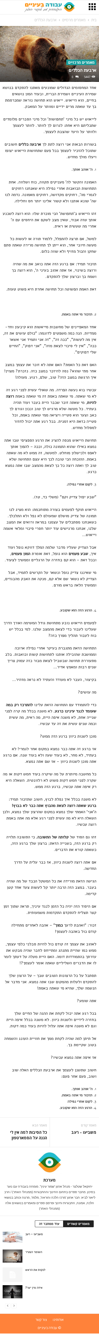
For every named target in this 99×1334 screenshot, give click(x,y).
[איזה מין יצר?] (12, 1291)
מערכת (49, 1180)
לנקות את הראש (35, 1270)
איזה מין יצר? (34, 1288)
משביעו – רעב (83, 1132)
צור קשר (41, 1319)
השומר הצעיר (33, 1252)
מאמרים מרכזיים (74, 19)
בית (93, 19)
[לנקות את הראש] (12, 1274)
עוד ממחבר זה (49, 1223)
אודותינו (58, 1319)
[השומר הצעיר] (12, 1256)
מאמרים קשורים (78, 1223)
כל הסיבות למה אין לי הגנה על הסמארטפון (28, 1135)
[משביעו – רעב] (12, 1237)
